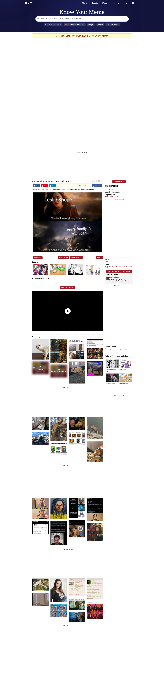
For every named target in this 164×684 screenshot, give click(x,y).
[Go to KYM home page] (28, 3)
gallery (63, 189)
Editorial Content (113, 25)
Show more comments (68, 287)
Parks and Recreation (42, 181)
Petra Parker (122, 369)
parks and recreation (121, 266)
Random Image (76, 258)
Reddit (107, 262)
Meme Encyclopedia (90, 3)
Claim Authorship (113, 271)
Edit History (127, 271)
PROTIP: (35, 189)
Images (90, 25)
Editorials (115, 3)
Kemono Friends (123, 383)
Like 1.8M (98, 186)
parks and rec (109, 266)
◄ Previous (37, 258)
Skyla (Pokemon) (110, 383)
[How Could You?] (67, 222)
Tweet (53, 186)
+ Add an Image (119, 181)
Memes (100, 25)
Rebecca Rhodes (114, 277)
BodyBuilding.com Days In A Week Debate (112, 370)
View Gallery (63, 258)
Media (105, 3)
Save (45, 186)
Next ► (99, 258)
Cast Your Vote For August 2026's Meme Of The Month (82, 36)
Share (37, 186)
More (125, 3)
